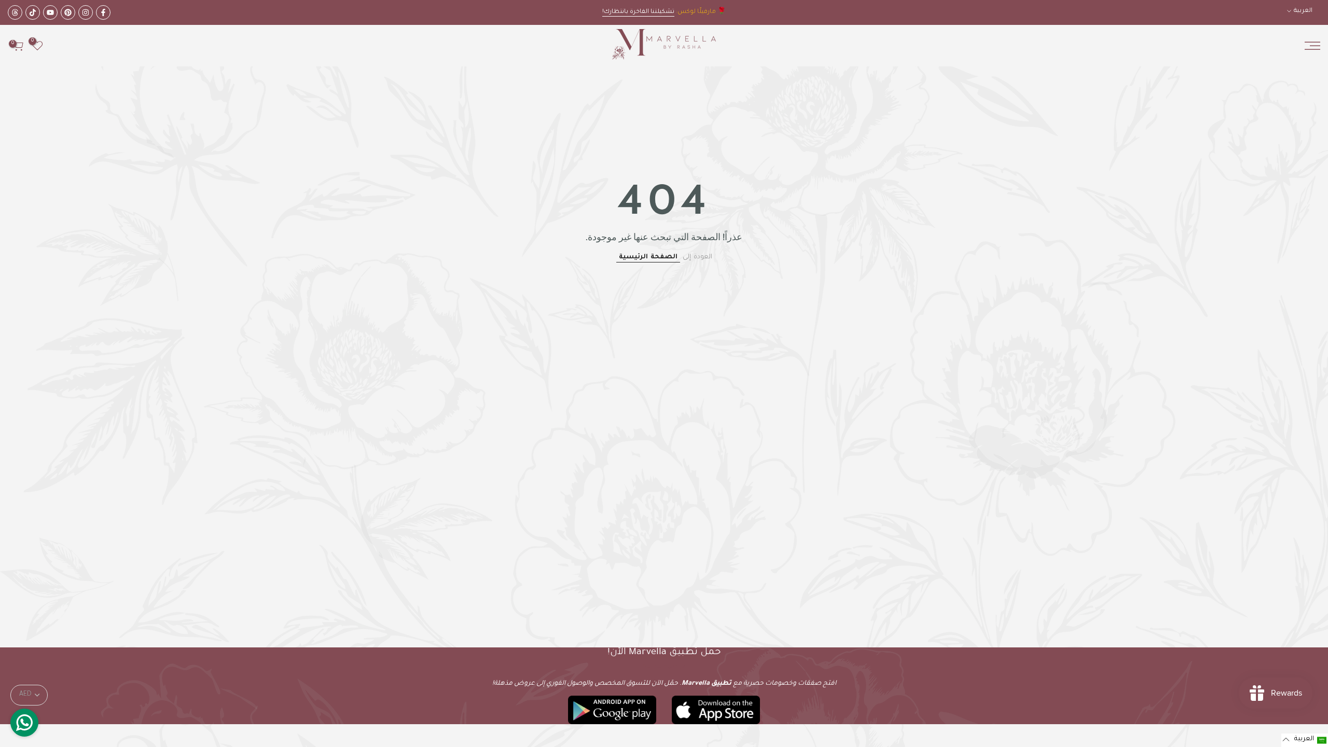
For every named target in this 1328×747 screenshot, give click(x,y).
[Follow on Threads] (15, 12)
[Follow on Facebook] (103, 12)
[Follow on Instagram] (85, 12)
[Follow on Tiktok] (32, 12)
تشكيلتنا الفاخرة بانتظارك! (638, 12)
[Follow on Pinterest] (68, 12)
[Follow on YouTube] (50, 12)
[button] (1304, 740)
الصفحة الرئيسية (648, 257)
